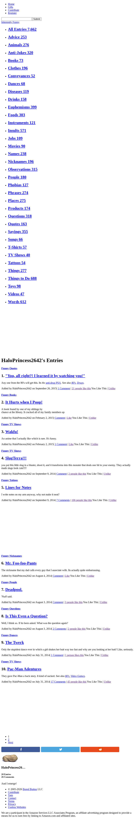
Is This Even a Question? (26, 616)
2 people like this (77, 473)
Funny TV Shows (11, 424)
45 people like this (76, 681)
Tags (10, 795)
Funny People (9, 582)
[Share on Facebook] (20, 751)
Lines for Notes (18, 487)
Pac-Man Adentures (24, 669)
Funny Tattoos (9, 480)
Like (69, 417)
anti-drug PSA (53, 382)
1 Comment (64, 388)
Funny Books (8, 394)
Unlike (111, 388)
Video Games (78, 676)
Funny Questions (10, 608)
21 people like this (81, 388)
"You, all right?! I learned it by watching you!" (45, 376)
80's (73, 382)
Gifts (10, 7)
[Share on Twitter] (60, 751)
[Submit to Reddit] (100, 751)
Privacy (12, 804)
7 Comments (63, 500)
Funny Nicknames (11, 555)
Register (12, 13)
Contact (12, 798)
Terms (11, 801)
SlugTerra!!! (16, 458)
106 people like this (81, 500)
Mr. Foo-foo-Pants (20, 563)
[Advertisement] (68, 330)
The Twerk (14, 642)
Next (10, 742)
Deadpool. (13, 589)
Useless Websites (17, 807)
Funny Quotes (9, 368)
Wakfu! (11, 432)
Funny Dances (9, 635)
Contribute (13, 10)
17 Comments (58, 681)
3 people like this (74, 602)
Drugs (80, 382)
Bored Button (30, 789)
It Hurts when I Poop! (23, 402)
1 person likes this (74, 655)
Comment (60, 417)
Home (11, 4)
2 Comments (59, 628)
